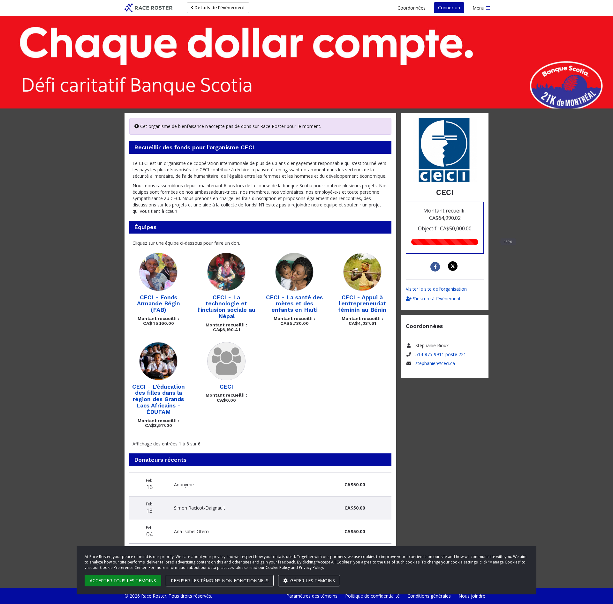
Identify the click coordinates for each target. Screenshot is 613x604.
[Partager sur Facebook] (436, 267)
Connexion (449, 7)
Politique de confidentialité (372, 596)
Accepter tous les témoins (123, 581)
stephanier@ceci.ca (435, 363)
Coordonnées (411, 8)
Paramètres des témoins (311, 596)
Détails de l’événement (219, 7)
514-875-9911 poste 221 (440, 354)
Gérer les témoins (312, 581)
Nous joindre (471, 596)
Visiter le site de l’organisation (436, 289)
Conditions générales (429, 596)
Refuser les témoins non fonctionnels (220, 581)
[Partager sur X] (453, 266)
